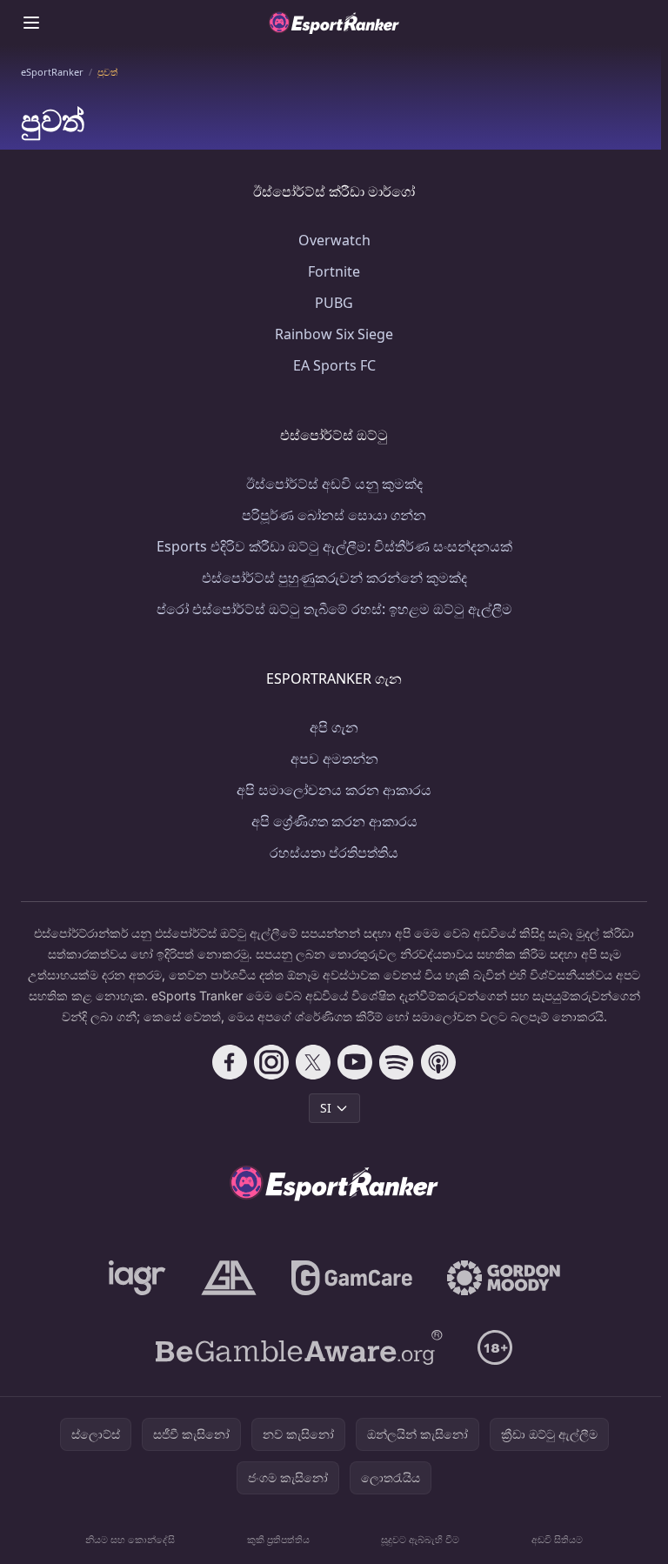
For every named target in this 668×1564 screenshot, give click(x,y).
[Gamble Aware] (299, 1347)
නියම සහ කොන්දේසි (130, 1539)
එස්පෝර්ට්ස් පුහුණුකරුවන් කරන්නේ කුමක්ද (334, 577)
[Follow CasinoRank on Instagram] (271, 1062)
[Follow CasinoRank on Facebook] (229, 1062)
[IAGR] (137, 1277)
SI (325, 1107)
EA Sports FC (334, 365)
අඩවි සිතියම (557, 1539)
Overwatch (334, 240)
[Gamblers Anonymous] (229, 1277)
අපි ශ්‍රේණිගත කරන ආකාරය (334, 821)
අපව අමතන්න (334, 758)
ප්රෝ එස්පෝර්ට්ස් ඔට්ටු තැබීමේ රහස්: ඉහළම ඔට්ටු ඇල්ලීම (334, 608)
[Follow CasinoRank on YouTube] (354, 1062)
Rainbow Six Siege (334, 334)
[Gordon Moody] (503, 1277)
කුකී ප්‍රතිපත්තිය (278, 1539)
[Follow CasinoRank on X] (313, 1062)
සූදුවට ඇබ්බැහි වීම (420, 1539)
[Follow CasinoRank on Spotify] (396, 1062)
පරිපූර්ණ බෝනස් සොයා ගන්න (334, 515)
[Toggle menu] (31, 22)
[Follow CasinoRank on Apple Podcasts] (438, 1062)
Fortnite (334, 271)
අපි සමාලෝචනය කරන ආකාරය (334, 789)
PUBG (334, 302)
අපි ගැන (334, 727)
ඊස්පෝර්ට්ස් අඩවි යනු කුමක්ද (334, 483)
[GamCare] (351, 1277)
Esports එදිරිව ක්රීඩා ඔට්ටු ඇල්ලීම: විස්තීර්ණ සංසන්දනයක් (334, 546)
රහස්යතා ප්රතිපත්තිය (334, 852)
